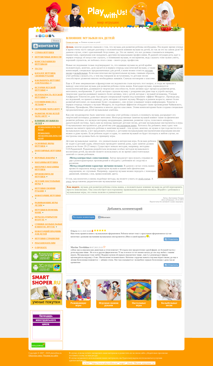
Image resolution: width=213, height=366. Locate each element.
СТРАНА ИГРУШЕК (44, 52)
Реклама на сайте (50, 355)
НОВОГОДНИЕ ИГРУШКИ (48, 195)
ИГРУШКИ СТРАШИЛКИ (47, 238)
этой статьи (144, 178)
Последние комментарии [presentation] (83, 217)
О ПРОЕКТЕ (41, 247)
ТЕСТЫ (38, 68)
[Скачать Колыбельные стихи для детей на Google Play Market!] (46, 256)
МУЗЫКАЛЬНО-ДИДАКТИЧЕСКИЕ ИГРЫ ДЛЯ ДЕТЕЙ (49, 135)
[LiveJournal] (53, 36)
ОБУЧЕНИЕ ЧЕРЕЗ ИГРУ (47, 109)
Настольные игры (139, 304)
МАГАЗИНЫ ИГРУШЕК (46, 162)
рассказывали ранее (126, 125)
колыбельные (81, 73)
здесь (68, 181)
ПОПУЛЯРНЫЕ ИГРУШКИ (48, 150)
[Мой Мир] (50, 36)
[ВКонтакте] (40, 36)
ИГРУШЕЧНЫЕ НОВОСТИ (48, 57)
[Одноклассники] (46, 36)
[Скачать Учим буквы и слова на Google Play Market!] (46, 268)
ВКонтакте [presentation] (105, 217)
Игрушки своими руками (108, 304)
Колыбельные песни (169, 304)
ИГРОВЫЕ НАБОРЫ (45, 158)
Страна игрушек (72, 42)
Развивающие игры (78, 304)
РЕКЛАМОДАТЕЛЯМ (45, 243)
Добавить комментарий (124, 209)
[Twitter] (43, 36)
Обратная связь (35, 355)
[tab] (83, 217)
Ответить (173, 239)
